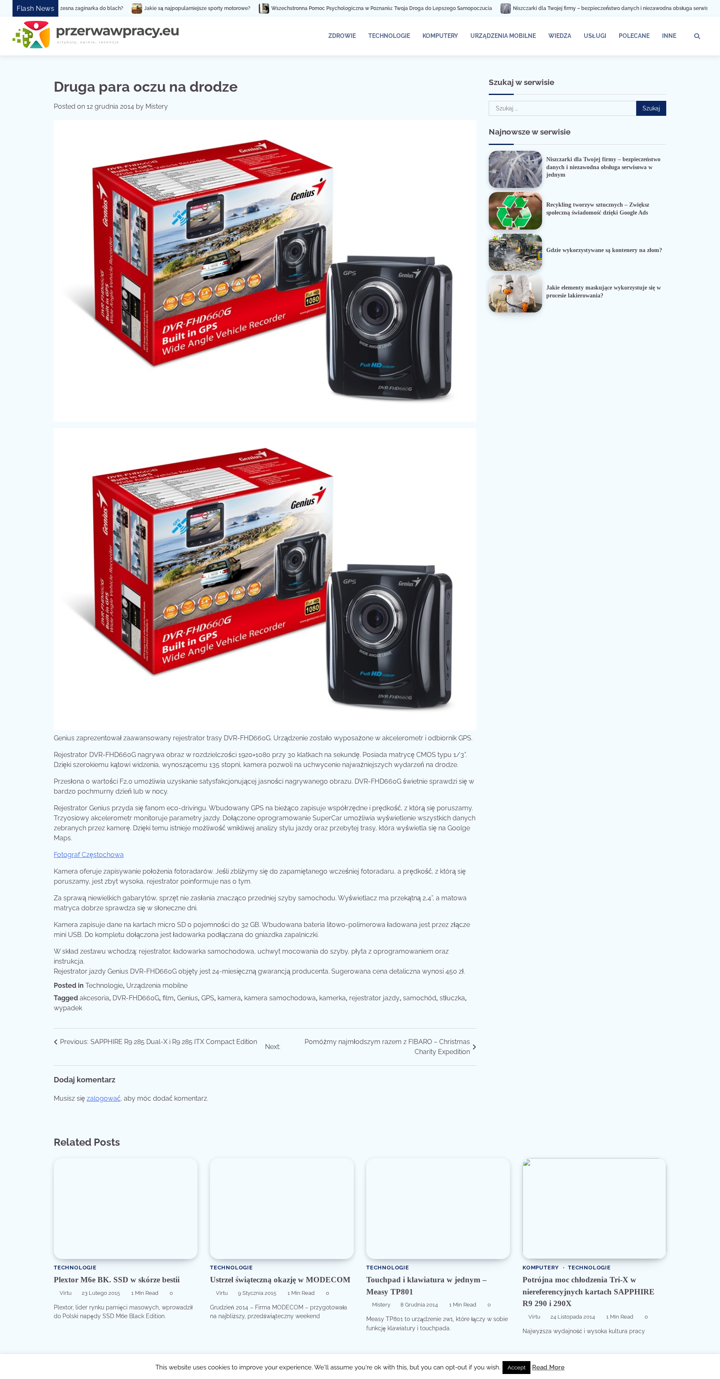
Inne (669, 35)
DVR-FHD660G (135, 998)
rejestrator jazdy (374, 998)
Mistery (156, 106)
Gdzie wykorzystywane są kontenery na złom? (604, 250)
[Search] (697, 36)
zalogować (103, 1098)
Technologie (389, 35)
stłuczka (452, 998)
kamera (229, 998)
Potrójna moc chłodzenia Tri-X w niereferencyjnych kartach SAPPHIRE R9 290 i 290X (588, 1291)
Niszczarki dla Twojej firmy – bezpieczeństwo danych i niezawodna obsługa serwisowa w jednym (530, 8)
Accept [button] (516, 1367)
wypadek (68, 1008)
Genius (187, 998)
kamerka (332, 998)
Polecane (634, 35)
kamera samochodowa (280, 998)
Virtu (66, 1293)
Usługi (595, 35)
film (168, 998)
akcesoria (94, 998)
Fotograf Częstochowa (89, 855)
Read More (548, 1367)
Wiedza (559, 35)
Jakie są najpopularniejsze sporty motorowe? (99, 8)
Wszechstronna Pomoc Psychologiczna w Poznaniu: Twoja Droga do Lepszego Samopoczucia (283, 8)
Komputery (440, 35)
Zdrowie (342, 35)
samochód (419, 998)
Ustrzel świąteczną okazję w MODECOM (280, 1279)
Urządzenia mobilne (503, 35)
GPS (207, 998)
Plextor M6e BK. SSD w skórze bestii (117, 1279)
